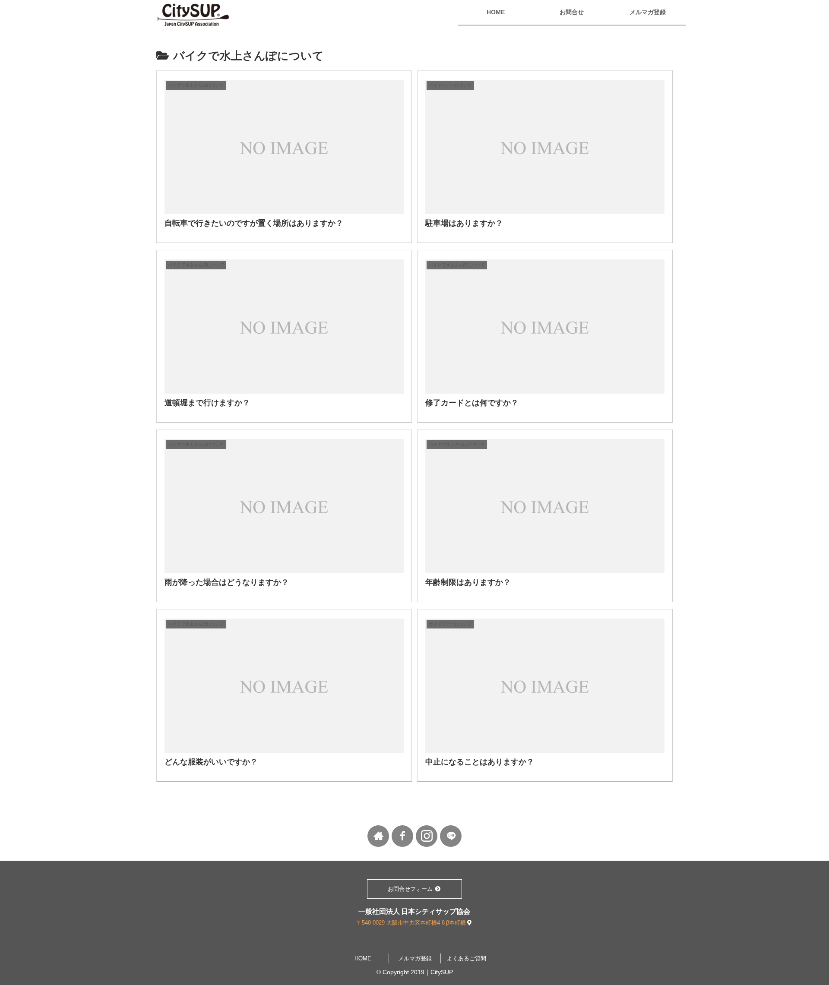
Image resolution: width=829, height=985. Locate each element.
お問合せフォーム (411, 889)
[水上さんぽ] (378, 836)
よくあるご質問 (466, 958)
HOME (362, 958)
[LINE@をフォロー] (451, 836)
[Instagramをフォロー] (426, 836)
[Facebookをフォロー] (402, 836)
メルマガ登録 (415, 958)
